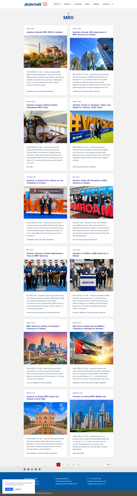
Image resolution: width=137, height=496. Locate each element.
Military (92, 382)
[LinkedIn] (39, 469)
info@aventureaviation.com (96, 481)
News (44, 91)
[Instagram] (36, 469)
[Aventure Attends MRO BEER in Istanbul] (45, 51)
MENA (87, 382)
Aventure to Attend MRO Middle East (89, 396)
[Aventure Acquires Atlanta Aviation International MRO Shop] (45, 127)
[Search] (112, 4)
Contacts (106, 4)
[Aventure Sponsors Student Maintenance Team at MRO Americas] (45, 275)
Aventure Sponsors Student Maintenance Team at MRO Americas (45, 254)
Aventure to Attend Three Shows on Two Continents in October (45, 181)
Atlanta (75, 239)
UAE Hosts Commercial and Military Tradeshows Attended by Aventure (88, 327)
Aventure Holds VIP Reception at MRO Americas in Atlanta (90, 181)
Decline (18, 489)
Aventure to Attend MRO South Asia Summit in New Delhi (43, 397)
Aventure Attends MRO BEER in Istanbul (45, 32)
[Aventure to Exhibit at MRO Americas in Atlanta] (91, 275)
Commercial (30, 91)
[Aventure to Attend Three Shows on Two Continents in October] (45, 202)
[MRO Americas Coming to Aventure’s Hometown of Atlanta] (45, 348)
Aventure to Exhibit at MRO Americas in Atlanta (90, 254)
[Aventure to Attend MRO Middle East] (91, 416)
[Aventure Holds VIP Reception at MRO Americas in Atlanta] (91, 202)
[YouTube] (28, 469)
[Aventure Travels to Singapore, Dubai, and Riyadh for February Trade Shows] (91, 127)
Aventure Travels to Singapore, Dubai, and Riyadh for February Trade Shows (91, 106)
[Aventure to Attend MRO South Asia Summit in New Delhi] (45, 418)
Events (37, 91)
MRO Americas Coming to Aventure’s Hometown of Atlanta (43, 327)
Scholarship (48, 312)
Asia (79, 167)
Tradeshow (49, 91)
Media (87, 4)
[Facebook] (32, 469)
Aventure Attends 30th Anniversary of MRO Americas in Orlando (89, 33)
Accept (9, 489)
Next (108, 464)
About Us (57, 4)
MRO (41, 91)
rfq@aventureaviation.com (96, 484)
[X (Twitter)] (24, 469)
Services (67, 4)
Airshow (75, 167)
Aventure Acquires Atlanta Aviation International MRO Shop (42, 106)
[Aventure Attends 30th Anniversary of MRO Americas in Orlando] (91, 54)
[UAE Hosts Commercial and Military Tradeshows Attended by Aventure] (91, 348)
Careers (96, 4)
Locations (77, 4)
